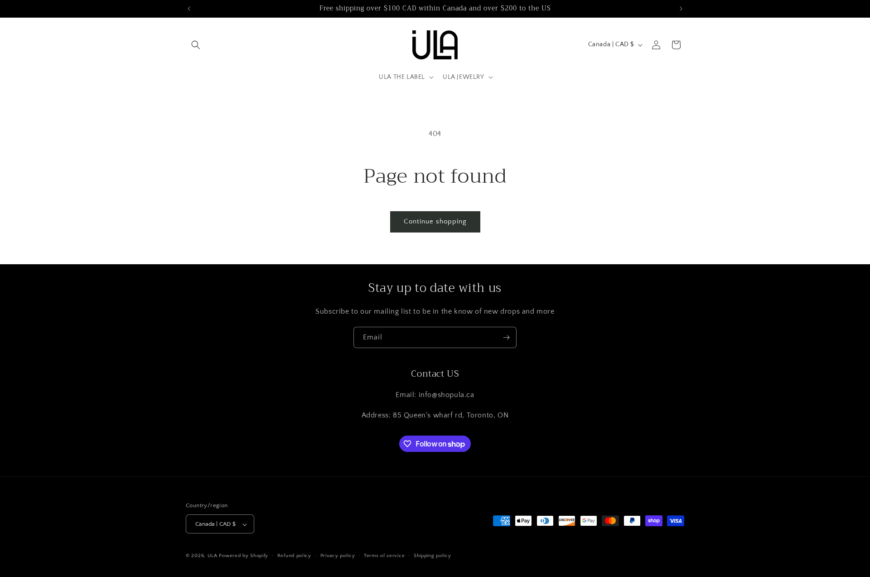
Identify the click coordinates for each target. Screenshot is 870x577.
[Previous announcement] (189, 8)
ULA (213, 556)
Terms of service (384, 555)
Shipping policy (432, 555)
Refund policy (294, 555)
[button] (196, 45)
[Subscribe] (506, 337)
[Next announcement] (681, 8)
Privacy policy (337, 555)
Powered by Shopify (243, 556)
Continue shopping (435, 221)
